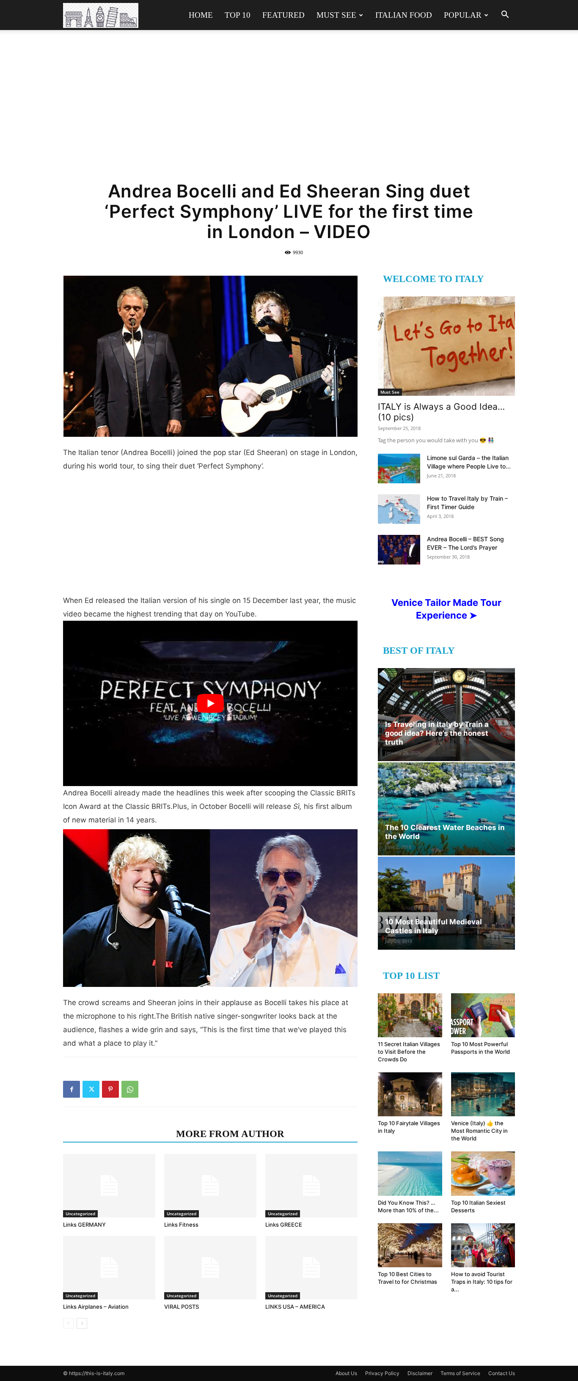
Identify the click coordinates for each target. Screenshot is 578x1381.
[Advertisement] (289, 111)
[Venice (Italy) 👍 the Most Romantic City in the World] (483, 1094)
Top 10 (237, 15)
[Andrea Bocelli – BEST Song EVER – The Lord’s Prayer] (399, 549)
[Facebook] (71, 1089)
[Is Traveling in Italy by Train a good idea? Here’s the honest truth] (446, 714)
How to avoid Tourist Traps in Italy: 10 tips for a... (481, 1282)
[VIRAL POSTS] (210, 1267)
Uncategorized (80, 1214)
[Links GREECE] (311, 1185)
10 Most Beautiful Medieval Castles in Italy (433, 926)
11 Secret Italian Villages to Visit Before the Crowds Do (409, 1052)
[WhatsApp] (129, 1089)
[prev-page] (68, 1323)
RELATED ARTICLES (117, 1134)
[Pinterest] (110, 1089)
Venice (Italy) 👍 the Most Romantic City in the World (479, 1131)
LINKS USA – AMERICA (295, 1306)
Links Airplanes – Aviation (96, 1306)
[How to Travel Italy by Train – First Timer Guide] (399, 509)
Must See (336, 15)
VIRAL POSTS (181, 1306)
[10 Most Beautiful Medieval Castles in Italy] (446, 903)
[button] (505, 15)
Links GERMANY (84, 1224)
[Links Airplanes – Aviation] (109, 1267)
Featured (283, 15)
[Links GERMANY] (109, 1185)
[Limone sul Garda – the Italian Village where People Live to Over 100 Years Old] (399, 468)
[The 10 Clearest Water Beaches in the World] (446, 808)
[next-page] (82, 1323)
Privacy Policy (382, 1373)
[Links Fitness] (210, 1185)
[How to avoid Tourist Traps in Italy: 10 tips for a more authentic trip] (483, 1245)
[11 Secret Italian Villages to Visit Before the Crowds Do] (410, 1015)
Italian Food (403, 15)
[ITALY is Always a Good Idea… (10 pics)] (446, 346)
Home (201, 15)
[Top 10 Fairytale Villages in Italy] (410, 1094)
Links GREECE (283, 1224)
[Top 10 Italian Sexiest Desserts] (483, 1173)
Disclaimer (419, 1373)
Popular (463, 15)
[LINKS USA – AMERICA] (311, 1267)
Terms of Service (460, 1373)
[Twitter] (91, 1089)
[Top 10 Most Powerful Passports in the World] (483, 1015)
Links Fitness (181, 1224)
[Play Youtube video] (210, 703)
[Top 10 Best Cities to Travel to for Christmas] (410, 1245)
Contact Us (501, 1373)
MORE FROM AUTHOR (230, 1134)
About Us (346, 1373)
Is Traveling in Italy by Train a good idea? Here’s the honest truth (437, 733)
